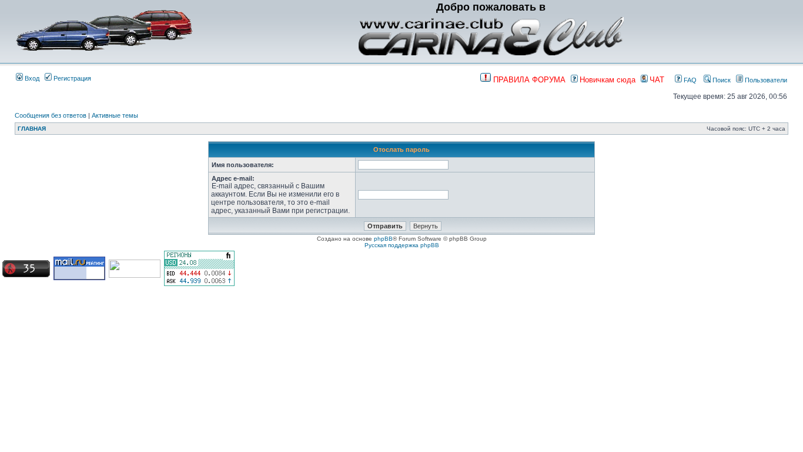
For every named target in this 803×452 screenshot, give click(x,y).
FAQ (689, 80)
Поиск (721, 80)
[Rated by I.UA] (134, 275)
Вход (31, 78)
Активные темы (115, 115)
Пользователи (765, 80)
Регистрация (71, 78)
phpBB (383, 238)
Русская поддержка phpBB (401, 245)
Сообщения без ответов (50, 115)
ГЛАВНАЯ (32, 128)
